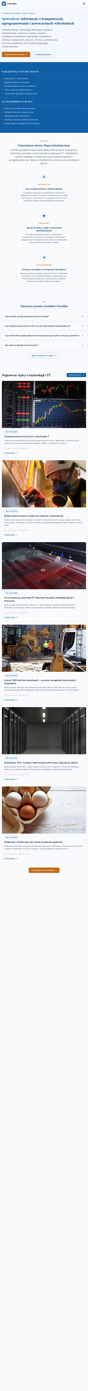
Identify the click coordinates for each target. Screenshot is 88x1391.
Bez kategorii (11, 432)
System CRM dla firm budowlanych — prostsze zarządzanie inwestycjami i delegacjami (40, 682)
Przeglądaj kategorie (43, 54)
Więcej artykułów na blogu (42, 356)
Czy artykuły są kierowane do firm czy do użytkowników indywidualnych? (38, 326)
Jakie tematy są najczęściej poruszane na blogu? (27, 316)
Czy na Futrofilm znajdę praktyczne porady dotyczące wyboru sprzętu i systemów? (42, 335)
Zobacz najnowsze (75, 375)
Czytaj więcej (9, 453)
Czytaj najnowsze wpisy (14, 54)
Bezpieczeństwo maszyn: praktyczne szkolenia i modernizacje (33, 515)
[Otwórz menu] (84, 3)
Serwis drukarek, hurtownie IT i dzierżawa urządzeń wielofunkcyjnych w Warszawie (39, 599)
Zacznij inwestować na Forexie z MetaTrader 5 (26, 436)
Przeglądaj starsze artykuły (43, 870)
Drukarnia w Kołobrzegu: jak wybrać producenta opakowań (33, 842)
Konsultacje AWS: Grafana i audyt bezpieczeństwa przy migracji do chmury (41, 762)
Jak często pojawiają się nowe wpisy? (21, 345)
